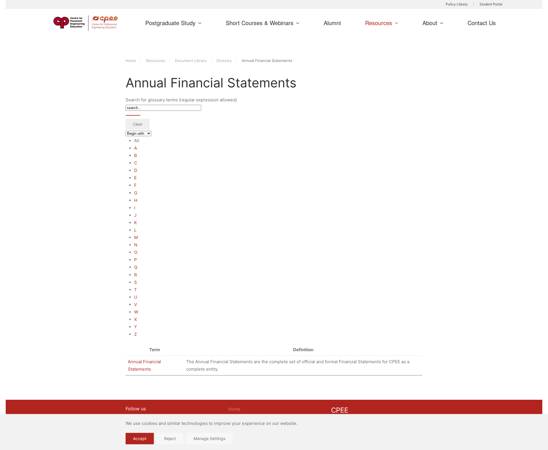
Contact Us (482, 23)
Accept (139, 438)
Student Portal (491, 4)
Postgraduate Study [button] (170, 23)
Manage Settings (209, 438)
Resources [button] (378, 23)
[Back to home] (86, 23)
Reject (170, 438)
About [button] (429, 23)
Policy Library (457, 4)
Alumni (332, 23)
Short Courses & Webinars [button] (259, 23)
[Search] (133, 115)
